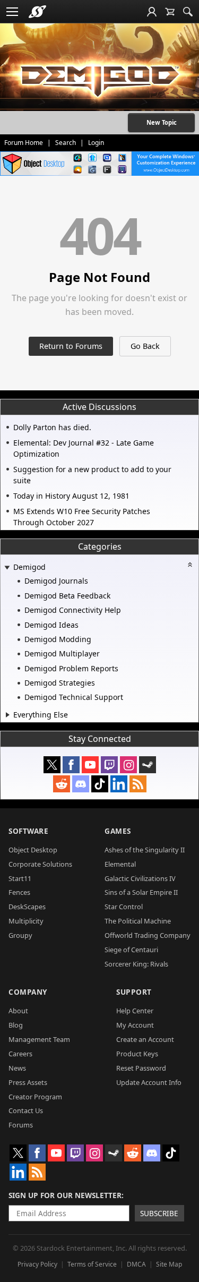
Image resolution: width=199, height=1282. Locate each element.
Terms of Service (92, 1264)
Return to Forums (70, 346)
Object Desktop (32, 849)
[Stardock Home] (37, 11)
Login (96, 142)
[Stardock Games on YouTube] (90, 764)
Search (65, 142)
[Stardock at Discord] (80, 783)
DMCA (136, 1264)
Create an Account (145, 1039)
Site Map (169, 1264)
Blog (15, 1025)
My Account (135, 1025)
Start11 (19, 878)
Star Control (124, 906)
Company (27, 992)
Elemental (120, 864)
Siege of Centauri (131, 949)
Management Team (39, 1039)
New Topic (161, 122)
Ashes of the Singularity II (145, 849)
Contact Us (25, 1110)
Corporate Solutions (40, 864)
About (18, 1010)
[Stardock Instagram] (128, 764)
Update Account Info (148, 1082)
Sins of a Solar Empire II (141, 892)
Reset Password (141, 1068)
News (17, 1068)
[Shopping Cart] (170, 12)
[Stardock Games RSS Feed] (138, 783)
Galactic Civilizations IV (140, 878)
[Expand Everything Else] (8, 714)
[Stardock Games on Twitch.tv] (109, 764)
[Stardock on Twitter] (52, 764)
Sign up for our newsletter (65, 1195)
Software (28, 831)
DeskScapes (27, 906)
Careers (20, 1053)
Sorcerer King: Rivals (136, 964)
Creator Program (35, 1096)
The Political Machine (138, 921)
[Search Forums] (188, 12)
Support (134, 992)
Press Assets (27, 1082)
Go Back (145, 346)
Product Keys (137, 1053)
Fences (19, 892)
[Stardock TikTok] (99, 783)
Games (118, 831)
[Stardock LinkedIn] (118, 783)
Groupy (20, 935)
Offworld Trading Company (148, 935)
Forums (20, 1125)
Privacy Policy (37, 1264)
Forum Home (23, 142)
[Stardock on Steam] (147, 764)
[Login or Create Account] (152, 12)
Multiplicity (26, 921)
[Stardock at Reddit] (61, 783)
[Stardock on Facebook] (71, 764)
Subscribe (159, 1213)
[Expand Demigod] (7, 568)
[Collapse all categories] (190, 564)
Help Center (134, 1010)
